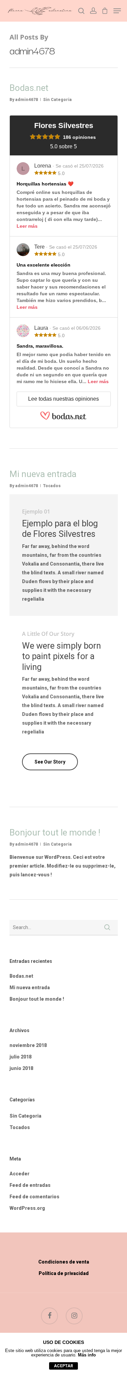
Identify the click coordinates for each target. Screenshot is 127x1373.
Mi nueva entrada (43, 474)
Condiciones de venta (63, 1262)
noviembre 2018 (28, 1045)
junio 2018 (21, 1068)
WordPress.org (27, 1208)
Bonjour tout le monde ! (54, 832)
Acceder (19, 1173)
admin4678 (26, 99)
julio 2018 (20, 1056)
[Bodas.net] (63, 418)
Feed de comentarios (34, 1196)
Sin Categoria (57, 99)
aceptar (63, 1366)
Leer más (27, 226)
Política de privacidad (64, 1273)
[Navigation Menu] (117, 10)
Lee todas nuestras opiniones (63, 399)
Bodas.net (28, 88)
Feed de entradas (29, 1185)
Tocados (52, 485)
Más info (87, 1354)
